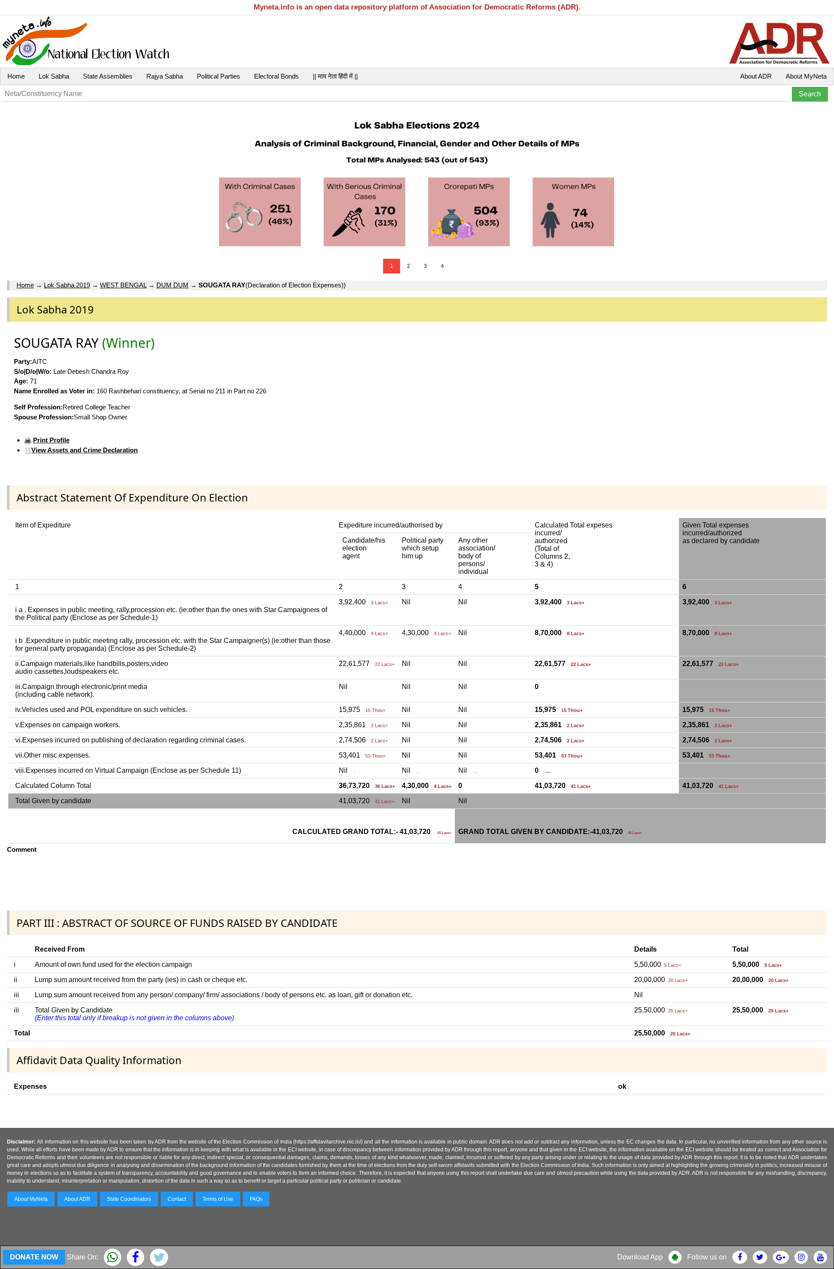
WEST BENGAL (123, 285)
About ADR (756, 76)
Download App (640, 1257)
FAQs (256, 1199)
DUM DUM (172, 285)
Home (16, 76)
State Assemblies (107, 76)
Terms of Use (217, 1199)
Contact (177, 1199)
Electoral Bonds (276, 76)
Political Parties (218, 76)
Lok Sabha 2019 (67, 285)
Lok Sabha (54, 76)
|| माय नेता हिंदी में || (335, 76)
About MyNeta (806, 76)
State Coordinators (129, 1199)
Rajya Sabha (164, 76)
